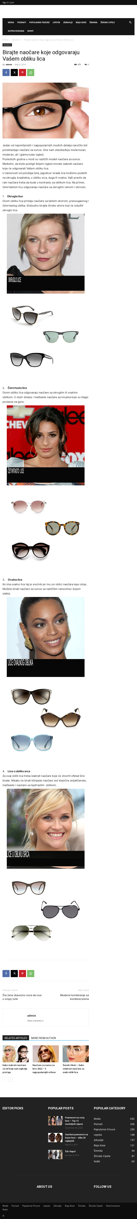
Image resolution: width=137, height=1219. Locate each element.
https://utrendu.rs (35, 1020)
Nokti (30, 31)
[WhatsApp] (30, 72)
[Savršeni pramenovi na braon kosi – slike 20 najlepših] (55, 1137)
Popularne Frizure (39, 22)
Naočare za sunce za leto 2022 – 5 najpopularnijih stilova (43, 1069)
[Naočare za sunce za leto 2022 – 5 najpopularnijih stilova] (45, 1053)
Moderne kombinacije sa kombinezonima (74, 997)
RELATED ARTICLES (16, 1038)
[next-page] (10, 1079)
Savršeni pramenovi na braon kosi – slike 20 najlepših (76, 1137)
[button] (130, 22)
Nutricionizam (16, 31)
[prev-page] (4, 1079)
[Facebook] (6, 72)
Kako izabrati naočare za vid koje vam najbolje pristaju (14, 1069)
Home (5, 39)
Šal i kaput (70, 1151)
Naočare (16, 39)
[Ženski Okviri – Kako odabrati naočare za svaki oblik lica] (76, 1053)
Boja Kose (81, 22)
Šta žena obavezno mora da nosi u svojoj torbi (22, 997)
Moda (11, 22)
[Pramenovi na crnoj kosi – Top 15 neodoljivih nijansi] (55, 1120)
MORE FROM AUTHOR (43, 1038)
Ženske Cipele (108, 22)
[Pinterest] (22, 72)
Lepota (56, 22)
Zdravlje (68, 22)
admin (9, 64)
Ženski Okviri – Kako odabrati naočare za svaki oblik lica (73, 1069)
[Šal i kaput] (55, 1154)
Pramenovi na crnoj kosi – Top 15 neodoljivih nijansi (74, 1120)
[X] (14, 72)
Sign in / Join (8, 2)
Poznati (21, 22)
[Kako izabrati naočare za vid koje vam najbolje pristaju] (15, 1053)
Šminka (93, 22)
